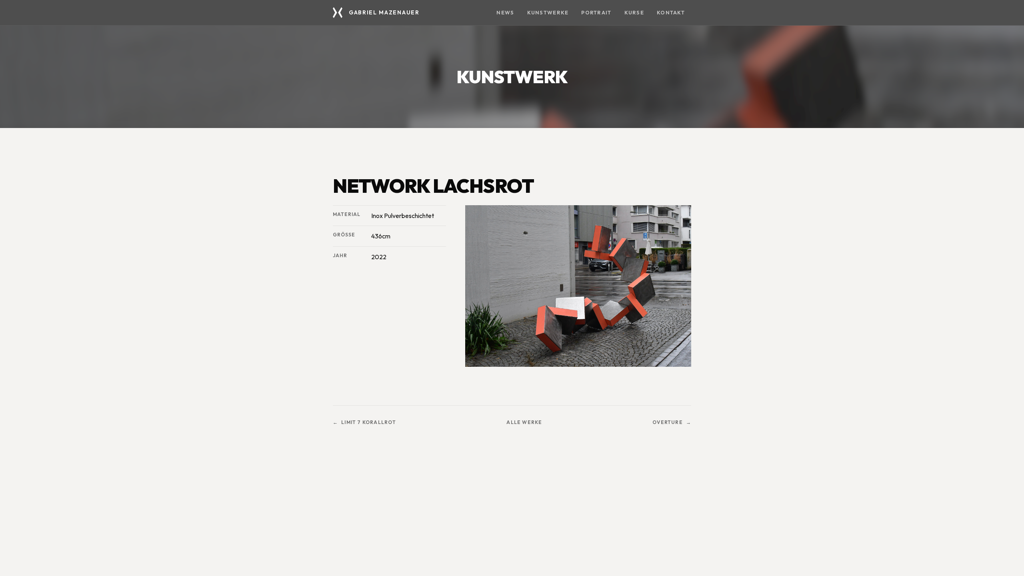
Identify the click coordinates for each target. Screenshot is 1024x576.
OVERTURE (667, 422)
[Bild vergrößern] (578, 286)
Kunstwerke (548, 12)
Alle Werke (524, 422)
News (505, 12)
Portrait (596, 12)
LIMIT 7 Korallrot (368, 422)
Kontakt (671, 12)
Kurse (634, 12)
